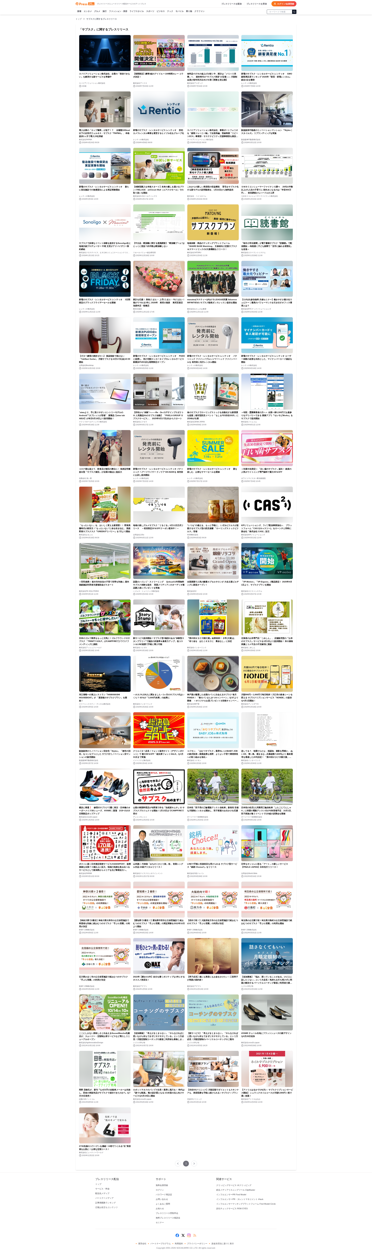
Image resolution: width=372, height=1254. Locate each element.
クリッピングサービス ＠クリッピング (233, 1185)
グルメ (97, 11)
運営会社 (142, 1243)
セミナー (160, 1222)
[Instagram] (189, 1235)
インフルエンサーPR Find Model (231, 1194)
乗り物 (189, 11)
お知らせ (160, 1208)
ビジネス (161, 11)
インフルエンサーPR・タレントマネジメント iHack (239, 1199)
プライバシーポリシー (197, 1243)
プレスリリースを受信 (256, 4)
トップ (79, 19)
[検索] (294, 12)
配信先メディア (102, 1193)
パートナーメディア (104, 1198)
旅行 (105, 11)
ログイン (160, 1190)
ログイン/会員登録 (285, 4)
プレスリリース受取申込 (167, 1213)
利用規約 (179, 1243)
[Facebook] (177, 1235)
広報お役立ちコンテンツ (106, 1207)
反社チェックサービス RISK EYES (232, 1208)
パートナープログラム (160, 1243)
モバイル (180, 11)
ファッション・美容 (118, 11)
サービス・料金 (102, 1189)
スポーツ (150, 11)
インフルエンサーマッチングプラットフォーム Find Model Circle (246, 1204)
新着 (79, 11)
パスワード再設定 (164, 1194)
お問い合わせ (162, 1199)
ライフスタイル (137, 11)
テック (170, 11)
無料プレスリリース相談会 (168, 1218)
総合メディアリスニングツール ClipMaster (235, 1190)
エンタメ (88, 11)
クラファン (199, 11)
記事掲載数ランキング (105, 1203)
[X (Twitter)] (183, 1235)
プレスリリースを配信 (231, 4)
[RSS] (194, 1235)
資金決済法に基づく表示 (222, 1243)
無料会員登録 (162, 1185)
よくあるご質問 (163, 1204)
